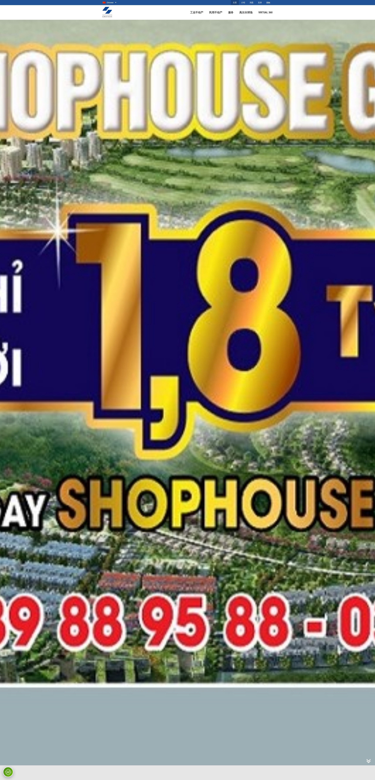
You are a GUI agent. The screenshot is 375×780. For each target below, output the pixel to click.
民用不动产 (215, 12)
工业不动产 (196, 12)
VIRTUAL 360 (265, 12)
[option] (187, 400)
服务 (230, 12)
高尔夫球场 (246, 12)
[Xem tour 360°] (8, 772)
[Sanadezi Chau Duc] (107, 12)
